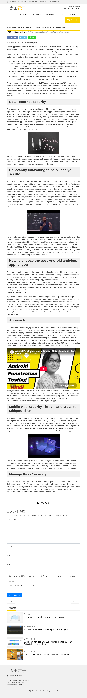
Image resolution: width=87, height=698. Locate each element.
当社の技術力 (36, 14)
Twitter (23, 37)
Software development (30, 43)
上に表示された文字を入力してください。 (23, 585)
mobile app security (14, 194)
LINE (33, 37)
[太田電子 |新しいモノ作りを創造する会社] (17, 7)
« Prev (11, 601)
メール (10, 555)
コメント (11, 520)
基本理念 (62, 14)
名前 (9, 546)
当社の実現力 (23, 14)
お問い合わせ (73, 20)
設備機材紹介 (50, 14)
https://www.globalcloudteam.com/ (19, 282)
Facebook (13, 37)
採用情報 (73, 14)
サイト (9, 565)
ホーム (12, 14)
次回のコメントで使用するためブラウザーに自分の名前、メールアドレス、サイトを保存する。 (43, 576)
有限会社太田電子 (40, 691)
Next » (75, 601)
